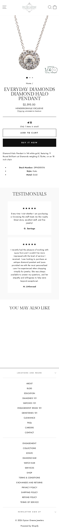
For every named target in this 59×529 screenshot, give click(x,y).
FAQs (29, 422)
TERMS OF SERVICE (29, 502)
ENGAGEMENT (29, 443)
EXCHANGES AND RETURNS (29, 482)
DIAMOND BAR (29, 458)
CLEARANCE (29, 417)
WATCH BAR (29, 462)
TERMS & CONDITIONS (29, 477)
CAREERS (29, 427)
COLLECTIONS (29, 448)
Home (28, 83)
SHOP (29, 472)
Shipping (20, 111)
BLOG (29, 388)
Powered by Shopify (29, 525)
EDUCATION (29, 393)
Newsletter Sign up (29, 512)
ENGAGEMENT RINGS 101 (30, 408)
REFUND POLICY (29, 497)
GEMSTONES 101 (29, 412)
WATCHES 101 (29, 403)
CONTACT (29, 432)
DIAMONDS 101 (29, 398)
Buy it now (29, 142)
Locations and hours (29, 373)
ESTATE (29, 453)
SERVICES (29, 467)
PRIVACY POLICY (29, 487)
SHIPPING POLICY (29, 492)
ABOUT (29, 383)
